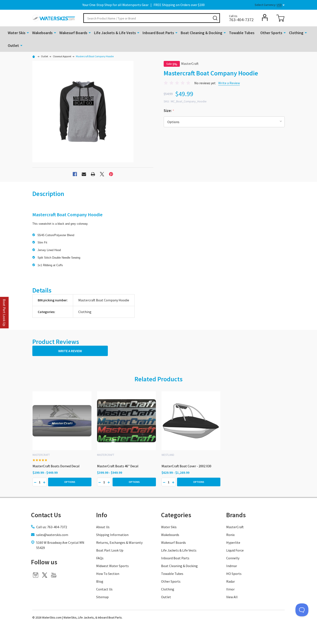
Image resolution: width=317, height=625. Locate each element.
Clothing (296, 32)
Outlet (13, 45)
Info (101, 515)
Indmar (231, 566)
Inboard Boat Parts (158, 32)
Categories (176, 515)
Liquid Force (235, 550)
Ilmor (230, 589)
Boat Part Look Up (109, 550)
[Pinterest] (111, 174)
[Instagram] (35, 575)
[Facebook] (75, 174)
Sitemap (102, 597)
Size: (169, 110)
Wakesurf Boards (73, 32)
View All (232, 597)
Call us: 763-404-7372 (51, 527)
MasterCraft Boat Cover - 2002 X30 (186, 466)
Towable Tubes (241, 32)
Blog (99, 581)
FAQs (100, 558)
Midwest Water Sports (112, 566)
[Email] (84, 174)
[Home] (34, 56)
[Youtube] (53, 575)
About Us (103, 527)
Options (69, 481)
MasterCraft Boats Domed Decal (56, 466)
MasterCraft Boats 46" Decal (117, 466)
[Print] (93, 174)
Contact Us (104, 589)
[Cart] (280, 18)
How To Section (107, 573)
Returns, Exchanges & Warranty (119, 542)
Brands (236, 515)
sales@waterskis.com (52, 535)
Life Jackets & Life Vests (115, 32)
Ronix (230, 535)
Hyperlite (233, 542)
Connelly (232, 558)
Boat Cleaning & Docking (201, 32)
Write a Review (229, 83)
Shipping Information (112, 535)
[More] (28, 32)
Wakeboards (42, 32)
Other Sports (271, 32)
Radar (230, 581)
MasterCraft (235, 527)
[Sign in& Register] (264, 17)
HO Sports (234, 573)
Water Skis (16, 32)
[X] (102, 174)
